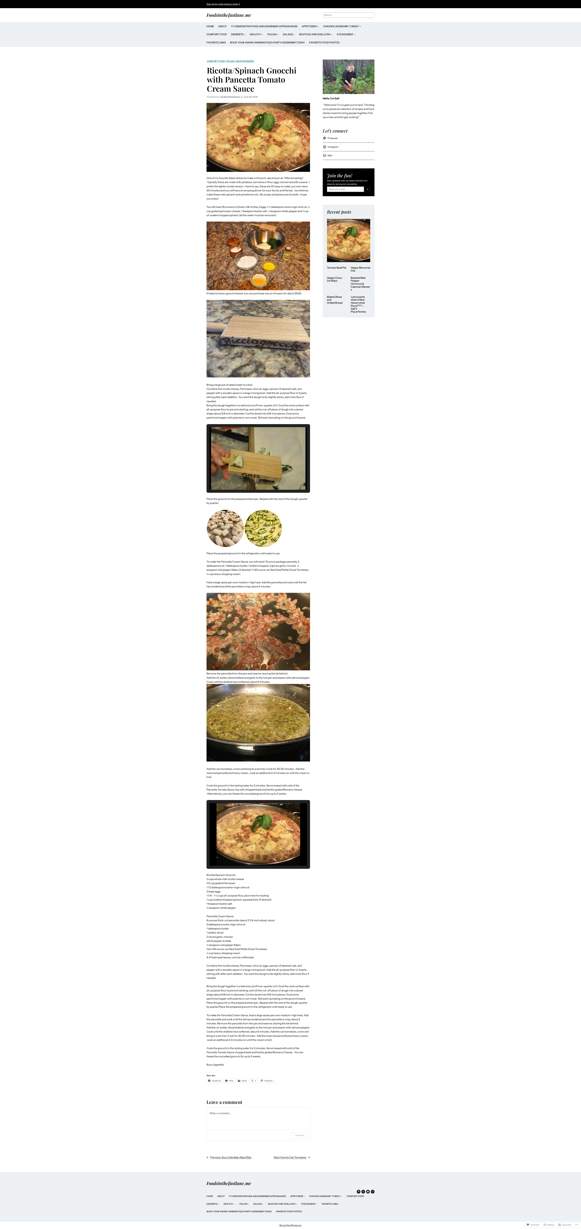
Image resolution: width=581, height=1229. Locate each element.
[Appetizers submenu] (318, 26)
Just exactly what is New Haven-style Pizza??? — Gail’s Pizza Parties (358, 304)
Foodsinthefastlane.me (229, 15)
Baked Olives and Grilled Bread (334, 299)
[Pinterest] (358, 1191)
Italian (230, 61)
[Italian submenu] (278, 34)
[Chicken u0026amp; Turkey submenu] (360, 26)
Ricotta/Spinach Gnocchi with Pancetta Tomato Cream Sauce (251, 79)
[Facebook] (368, 1191)
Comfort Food (216, 61)
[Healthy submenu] (262, 34)
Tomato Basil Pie (336, 267)
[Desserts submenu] (244, 34)
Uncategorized (244, 61)
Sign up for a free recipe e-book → (223, 4)
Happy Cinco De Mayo (334, 279)
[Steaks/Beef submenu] (354, 34)
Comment (299, 1135)
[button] (251, 481)
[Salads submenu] (294, 34)
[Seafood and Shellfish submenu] (332, 34)
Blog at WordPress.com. (290, 1225)
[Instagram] (363, 1191)
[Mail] (372, 1191)
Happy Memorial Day (360, 269)
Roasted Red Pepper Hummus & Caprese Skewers (360, 283)
